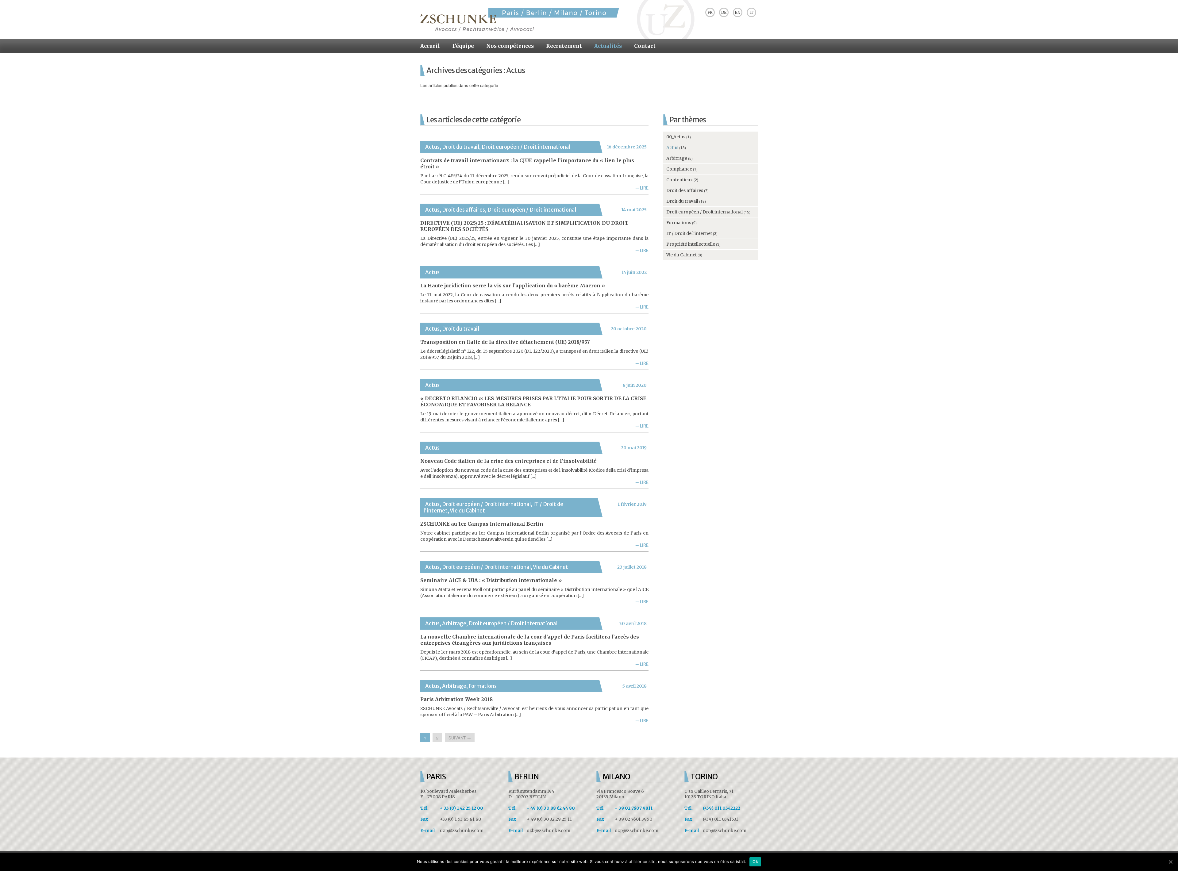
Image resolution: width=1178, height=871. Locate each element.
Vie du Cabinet (467, 510)
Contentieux (679, 179)
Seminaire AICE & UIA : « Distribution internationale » (491, 580)
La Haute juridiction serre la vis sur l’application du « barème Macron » (512, 285)
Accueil (430, 46)
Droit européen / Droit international (526, 147)
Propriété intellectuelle (690, 244)
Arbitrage (454, 623)
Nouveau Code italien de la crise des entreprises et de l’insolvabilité (508, 461)
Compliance (679, 169)
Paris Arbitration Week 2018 (456, 699)
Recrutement (564, 46)
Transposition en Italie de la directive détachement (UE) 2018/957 (505, 342)
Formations (483, 686)
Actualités (608, 46)
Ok (755, 861)
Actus (432, 147)
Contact (645, 46)
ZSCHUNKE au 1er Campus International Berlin (481, 524)
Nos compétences (510, 46)
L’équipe (463, 46)
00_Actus (675, 137)
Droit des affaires (463, 209)
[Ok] (1170, 862)
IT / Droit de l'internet (689, 233)
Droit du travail (460, 147)
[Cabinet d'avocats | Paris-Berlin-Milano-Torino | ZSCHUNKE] (519, 30)
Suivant (459, 738)
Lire (642, 188)
